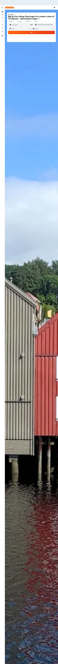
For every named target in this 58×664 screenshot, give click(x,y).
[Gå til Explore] (2, 24)
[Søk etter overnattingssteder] (2, 14)
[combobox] (28, 21)
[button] (2, 7)
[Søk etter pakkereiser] (2, 20)
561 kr (11, 16)
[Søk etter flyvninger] (2, 11)
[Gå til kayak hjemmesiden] (9, 7)
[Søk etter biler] (2, 17)
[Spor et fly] (2, 27)
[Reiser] (2, 31)
